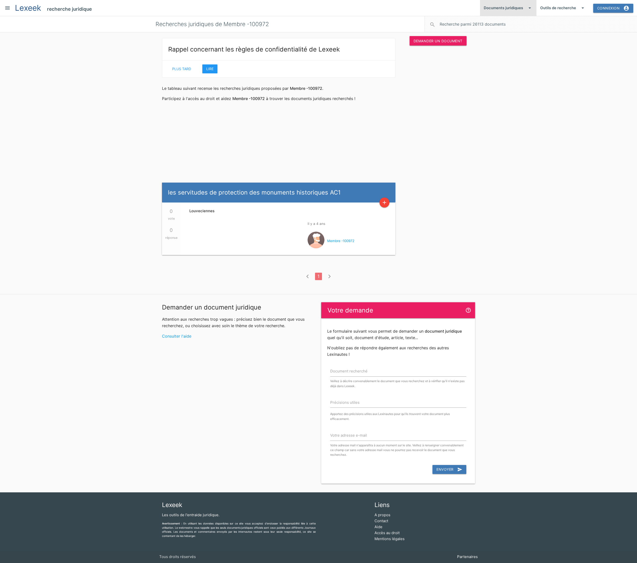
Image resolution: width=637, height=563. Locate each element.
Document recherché (349, 371)
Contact (381, 520)
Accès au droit (387, 532)
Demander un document (438, 41)
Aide (378, 526)
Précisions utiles (345, 402)
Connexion (613, 8)
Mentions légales (389, 538)
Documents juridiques (508, 8)
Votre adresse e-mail (348, 435)
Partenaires (467, 556)
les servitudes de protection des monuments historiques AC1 (254, 192)
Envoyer (449, 469)
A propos (382, 514)
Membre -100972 (340, 241)
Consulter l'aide (176, 336)
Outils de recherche (563, 8)
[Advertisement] (438, 125)
